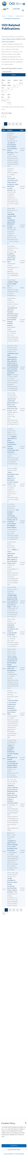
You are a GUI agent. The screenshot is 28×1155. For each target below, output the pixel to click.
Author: (15, 81)
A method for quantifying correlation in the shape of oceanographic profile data (12, 629)
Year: (21, 80)
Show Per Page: (7, 113)
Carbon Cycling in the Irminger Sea (12, 284)
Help (4, 9)
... (3, 127)
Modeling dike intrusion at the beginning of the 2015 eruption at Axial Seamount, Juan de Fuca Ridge (12, 601)
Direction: (8, 97)
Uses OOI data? (9, 82)
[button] (25, 1123)
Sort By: (3, 96)
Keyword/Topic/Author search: (12, 68)
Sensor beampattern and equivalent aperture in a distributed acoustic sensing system (12, 478)
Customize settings (14, 1149)
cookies (6, 1129)
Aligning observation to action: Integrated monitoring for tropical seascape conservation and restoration (12, 444)
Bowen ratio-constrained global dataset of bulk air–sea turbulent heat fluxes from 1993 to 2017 (12, 404)
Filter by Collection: (4, 84)
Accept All (14, 1145)
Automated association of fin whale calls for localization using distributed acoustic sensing (12, 184)
